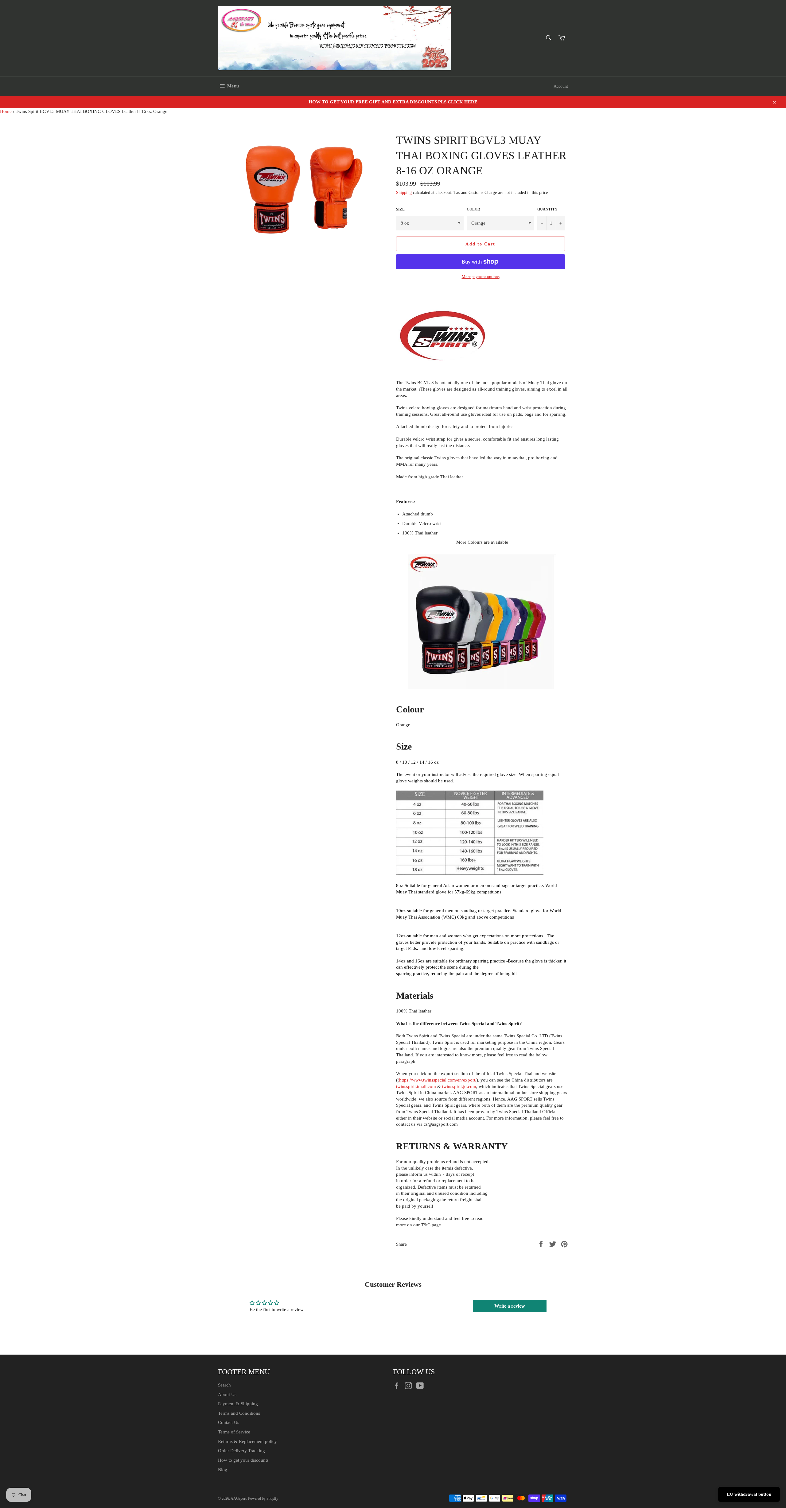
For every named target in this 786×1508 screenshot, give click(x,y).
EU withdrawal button (749, 1494)
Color (473, 209)
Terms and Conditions (239, 1413)
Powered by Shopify (263, 1498)
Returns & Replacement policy (247, 1441)
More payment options (481, 276)
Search (224, 1385)
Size (400, 209)
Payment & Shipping (238, 1403)
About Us (227, 1394)
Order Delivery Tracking (241, 1450)
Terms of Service (234, 1431)
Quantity (547, 209)
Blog (222, 1469)
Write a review (509, 1306)
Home (6, 111)
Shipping (404, 192)
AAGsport (238, 1498)
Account (561, 86)
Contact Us (228, 1422)
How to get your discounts (243, 1460)
